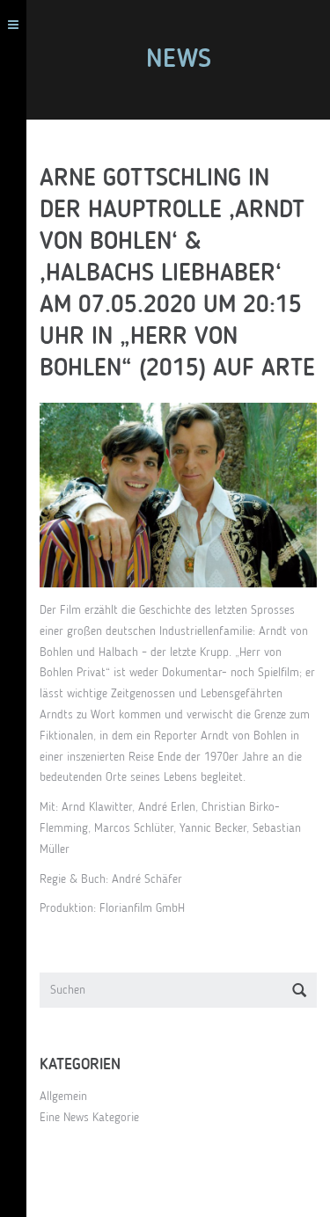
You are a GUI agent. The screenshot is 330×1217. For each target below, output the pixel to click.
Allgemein (63, 1096)
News (178, 60)
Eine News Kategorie (89, 1117)
